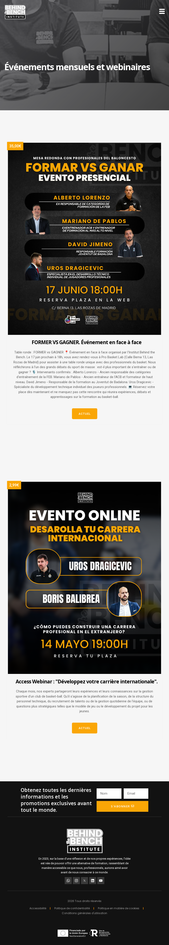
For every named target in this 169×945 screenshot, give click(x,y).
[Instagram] (76, 880)
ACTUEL (85, 413)
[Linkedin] (92, 880)
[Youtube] (100, 880)
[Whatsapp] (68, 880)
